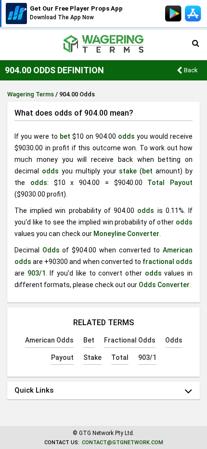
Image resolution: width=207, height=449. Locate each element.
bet (65, 136)
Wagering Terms (30, 94)
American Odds (49, 340)
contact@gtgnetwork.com (122, 442)
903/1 (36, 273)
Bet (88, 340)
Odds (51, 250)
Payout (181, 182)
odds (126, 136)
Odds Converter (164, 285)
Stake (92, 357)
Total (156, 182)
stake (128, 171)
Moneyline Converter (126, 234)
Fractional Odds (129, 340)
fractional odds (167, 261)
